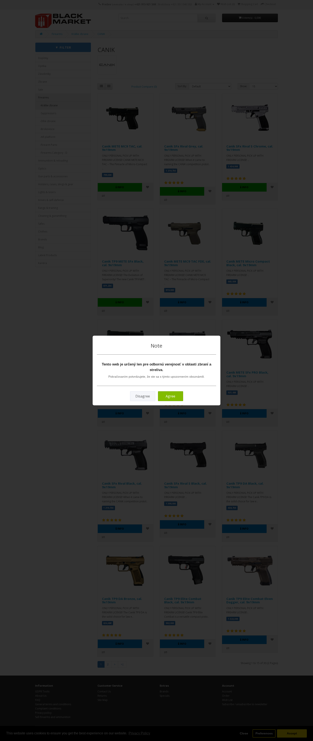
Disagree (142, 396)
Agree (170, 396)
